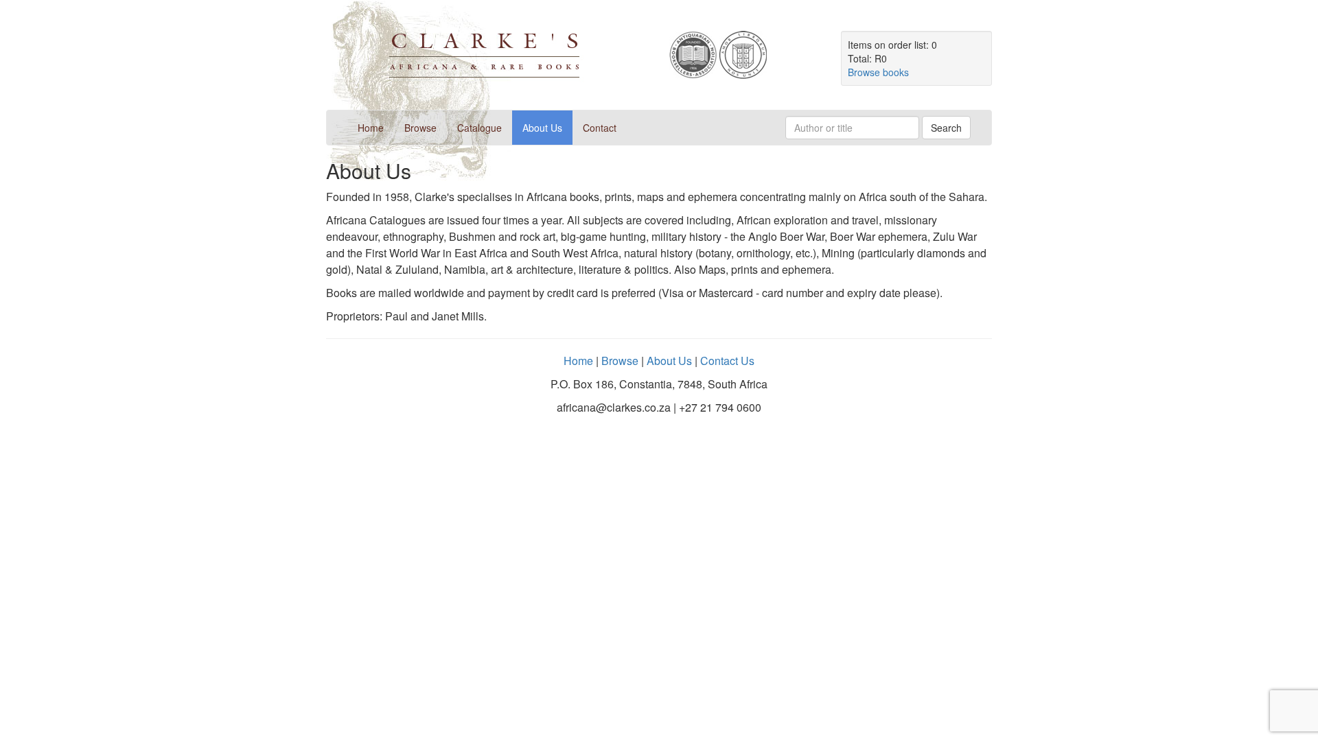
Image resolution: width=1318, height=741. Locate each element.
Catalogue (479, 127)
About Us (542, 127)
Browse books (878, 72)
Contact (599, 127)
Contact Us (727, 360)
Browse (420, 127)
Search (946, 127)
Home (376, 127)
